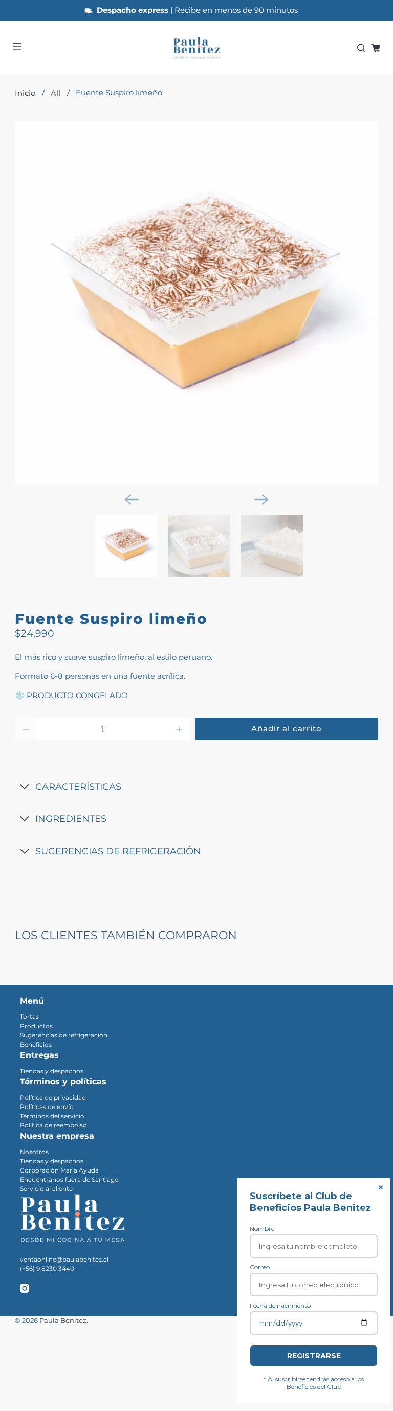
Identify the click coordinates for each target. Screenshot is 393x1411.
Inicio (25, 93)
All (55, 93)
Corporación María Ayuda (59, 1170)
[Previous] (131, 499)
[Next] (261, 499)
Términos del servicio (52, 1116)
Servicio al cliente (46, 1188)
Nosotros (34, 1152)
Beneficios (36, 1044)
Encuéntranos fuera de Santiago (69, 1179)
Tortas (29, 1017)
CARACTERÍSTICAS (78, 786)
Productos (36, 1026)
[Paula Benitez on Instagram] (24, 1290)
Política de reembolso (53, 1125)
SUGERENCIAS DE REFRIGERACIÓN (118, 851)
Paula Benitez (62, 1321)
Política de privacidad (53, 1097)
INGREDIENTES (70, 818)
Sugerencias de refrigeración (63, 1035)
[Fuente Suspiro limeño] (196, 302)
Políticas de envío (47, 1107)
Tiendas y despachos (51, 1071)
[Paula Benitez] (196, 48)
